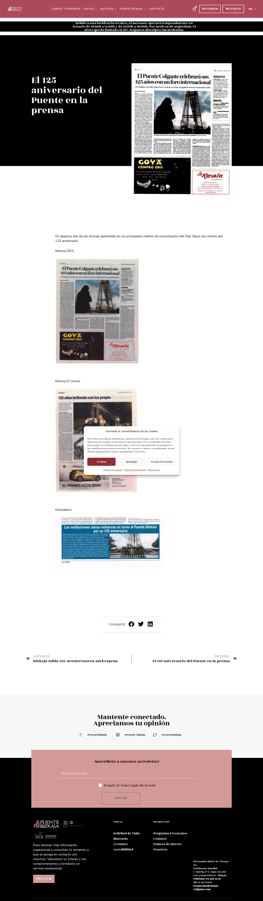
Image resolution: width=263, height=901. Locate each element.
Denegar (131, 461)
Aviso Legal (154, 469)
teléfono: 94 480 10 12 (207, 879)
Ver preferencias (161, 461)
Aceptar (101, 461)
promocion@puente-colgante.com (206, 887)
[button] (131, 624)
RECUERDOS (210, 9)
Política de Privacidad (135, 469)
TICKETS (233, 9)
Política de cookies (112, 469)
